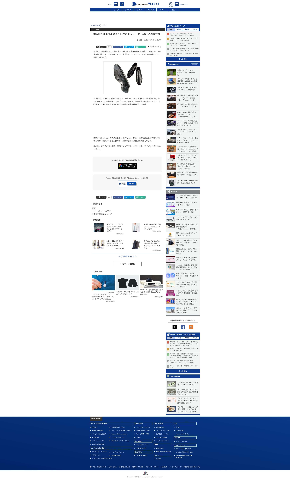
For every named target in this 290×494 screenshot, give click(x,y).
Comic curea (180, 430)
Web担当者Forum (97, 430)
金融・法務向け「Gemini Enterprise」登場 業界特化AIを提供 (187, 276)
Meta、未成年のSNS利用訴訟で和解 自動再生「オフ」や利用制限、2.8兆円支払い (186, 301)
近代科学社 (138, 452)
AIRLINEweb (160, 427)
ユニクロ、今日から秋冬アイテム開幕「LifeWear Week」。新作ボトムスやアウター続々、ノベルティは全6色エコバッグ (184, 355)
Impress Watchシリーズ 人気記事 (182, 334)
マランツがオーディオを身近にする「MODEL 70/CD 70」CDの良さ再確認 (187, 140)
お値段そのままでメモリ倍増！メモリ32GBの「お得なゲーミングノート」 (187, 157)
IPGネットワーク (180, 445)
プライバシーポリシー (152, 467)
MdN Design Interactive (163, 451)
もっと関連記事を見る (126, 256)
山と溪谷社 (138, 441)
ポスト (103, 47)
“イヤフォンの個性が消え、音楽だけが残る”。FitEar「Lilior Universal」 (187, 166)
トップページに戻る (127, 264)
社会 (173, 10)
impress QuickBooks (182, 434)
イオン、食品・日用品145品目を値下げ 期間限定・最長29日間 (187, 293)
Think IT (94, 427)
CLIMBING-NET (141, 448)
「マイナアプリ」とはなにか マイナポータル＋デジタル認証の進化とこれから (188, 400)
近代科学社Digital (142, 455)
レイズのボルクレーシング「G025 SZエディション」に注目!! (187, 131)
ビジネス (128, 10)
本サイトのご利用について (98, 467)
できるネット (96, 455)
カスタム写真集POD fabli (184, 452)
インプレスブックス (118, 452)
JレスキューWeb (161, 437)
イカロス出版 (159, 423)
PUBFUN (177, 438)
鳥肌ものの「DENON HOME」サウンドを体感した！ (186, 72)
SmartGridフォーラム (118, 427)
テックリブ (158, 455)
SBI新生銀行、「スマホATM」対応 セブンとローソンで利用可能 (187, 251)
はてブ (131, 47)
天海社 (178, 427)
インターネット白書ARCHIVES (102, 458)
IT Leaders (95, 437)
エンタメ (151, 10)
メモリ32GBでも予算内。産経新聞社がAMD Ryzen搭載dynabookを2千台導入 (187, 81)
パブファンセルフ (181, 441)
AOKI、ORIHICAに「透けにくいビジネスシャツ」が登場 (152, 226)
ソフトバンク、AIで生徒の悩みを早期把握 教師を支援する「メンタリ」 (186, 284)
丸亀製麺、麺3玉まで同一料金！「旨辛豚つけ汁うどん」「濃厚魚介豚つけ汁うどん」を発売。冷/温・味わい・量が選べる (184, 343)
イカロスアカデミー (162, 441)
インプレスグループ (175, 467)
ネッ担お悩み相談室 (98, 444)
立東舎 (139, 437)
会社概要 (164, 467)
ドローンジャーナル (98, 441)
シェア (119, 47)
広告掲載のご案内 (124, 467)
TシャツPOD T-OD (143, 434)
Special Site (174, 64)
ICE (176, 423)
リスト (109, 47)
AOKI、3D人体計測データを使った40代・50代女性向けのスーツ (115, 243)
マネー (162, 10)
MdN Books (159, 448)
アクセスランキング (177, 26)
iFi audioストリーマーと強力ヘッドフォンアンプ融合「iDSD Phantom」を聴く (187, 98)
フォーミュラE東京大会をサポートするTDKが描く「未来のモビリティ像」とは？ (187, 123)
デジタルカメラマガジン (99, 451)
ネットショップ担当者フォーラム (122, 430)
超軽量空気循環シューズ (102, 214)
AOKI (94, 208)
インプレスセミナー (118, 437)
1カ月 (195, 29)
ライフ (139, 10)
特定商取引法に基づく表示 (192, 467)
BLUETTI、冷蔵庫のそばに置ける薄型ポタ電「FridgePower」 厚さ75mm (187, 227)
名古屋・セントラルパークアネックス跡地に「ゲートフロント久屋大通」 (186, 310)
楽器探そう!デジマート (143, 430)
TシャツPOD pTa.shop (183, 449)
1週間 (187, 29)
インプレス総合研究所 (99, 434)
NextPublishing (116, 455)
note (142, 47)
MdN (156, 444)
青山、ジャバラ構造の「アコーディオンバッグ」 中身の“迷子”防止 (186, 242)
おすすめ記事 (175, 376)
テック (116, 10)
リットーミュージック (143, 427)
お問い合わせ (113, 467)
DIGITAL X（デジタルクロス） (121, 441)
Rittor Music (139, 423)
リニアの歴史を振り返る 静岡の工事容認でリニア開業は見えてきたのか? (187, 392)
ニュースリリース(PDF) (101, 211)
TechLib (158, 459)
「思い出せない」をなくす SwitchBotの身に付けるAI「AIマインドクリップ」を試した (103, 296)
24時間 (179, 29)
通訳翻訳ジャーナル (162, 434)
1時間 (170, 29)
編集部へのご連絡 (137, 467)
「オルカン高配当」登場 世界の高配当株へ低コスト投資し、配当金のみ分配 (186, 267)
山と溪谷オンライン (143, 445)
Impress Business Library (119, 434)
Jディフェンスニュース (163, 430)
